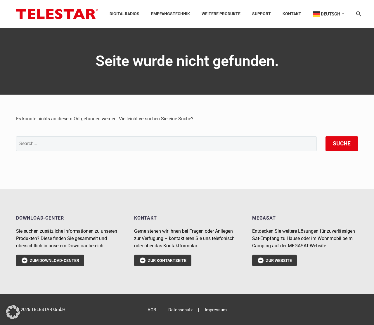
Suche (342, 143)
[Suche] (358, 14)
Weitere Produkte (221, 13)
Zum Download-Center (50, 260)
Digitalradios (124, 13)
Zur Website (274, 260)
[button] (13, 312)
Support (261, 13)
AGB (152, 310)
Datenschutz (180, 310)
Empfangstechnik (170, 13)
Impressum (216, 310)
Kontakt (292, 13)
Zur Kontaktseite (162, 260)
